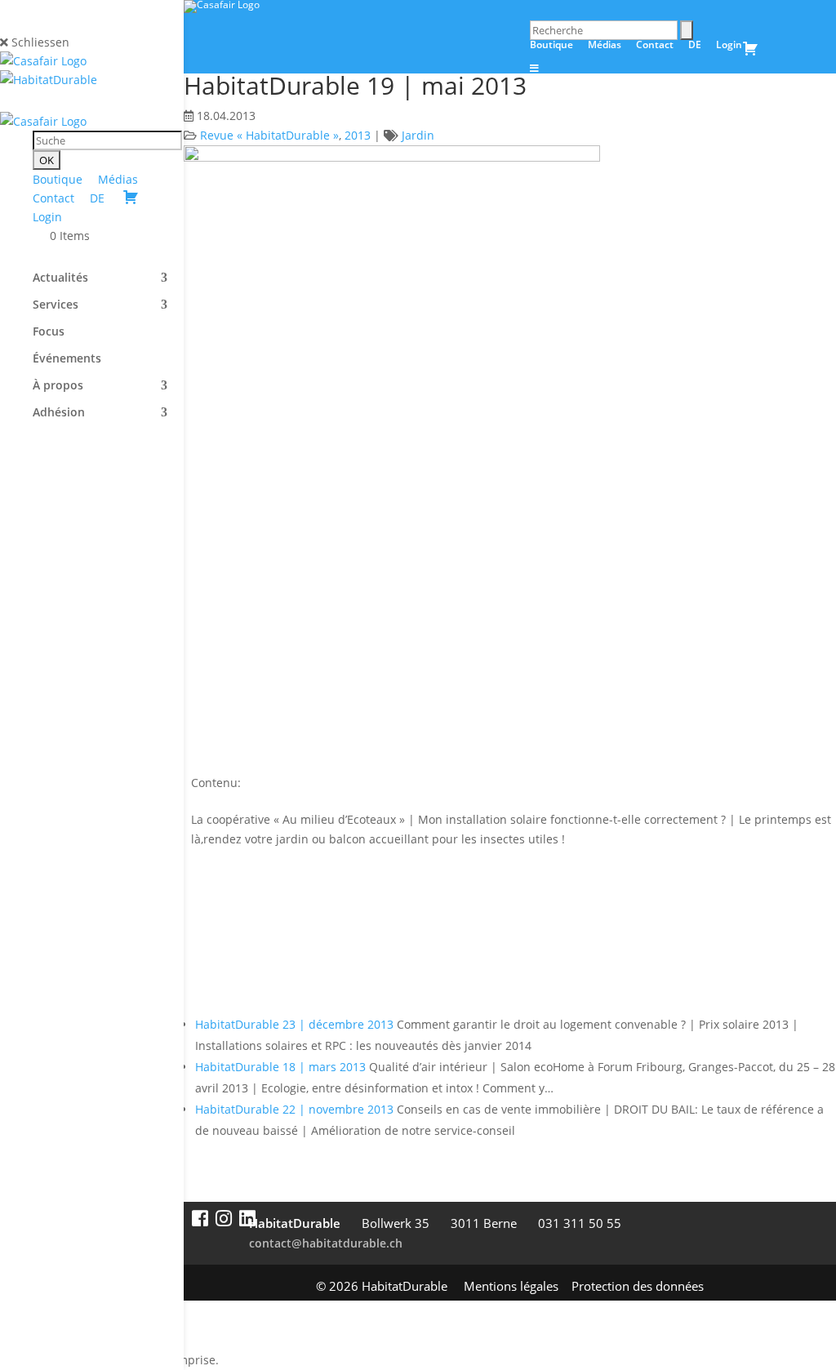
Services (55, 305)
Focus (48, 332)
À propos (58, 386)
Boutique (57, 179)
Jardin (418, 135)
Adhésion (59, 413)
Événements (67, 359)
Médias (118, 179)
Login (47, 217)
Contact (53, 198)
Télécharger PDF (270, 946)
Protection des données (637, 1286)
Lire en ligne (254, 887)
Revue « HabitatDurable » (269, 135)
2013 (358, 135)
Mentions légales (511, 1286)
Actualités (60, 278)
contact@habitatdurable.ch (325, 1243)
